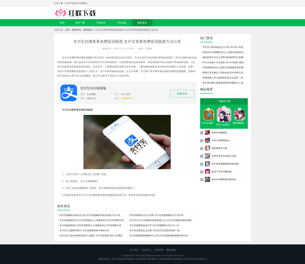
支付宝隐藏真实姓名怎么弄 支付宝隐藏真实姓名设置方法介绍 (90, 215)
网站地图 (171, 250)
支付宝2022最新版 (93, 88)
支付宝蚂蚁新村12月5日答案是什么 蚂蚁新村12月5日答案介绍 (90, 225)
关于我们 (134, 250)
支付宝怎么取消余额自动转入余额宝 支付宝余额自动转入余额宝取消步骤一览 (93, 235)
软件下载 (80, 22)
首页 (62, 22)
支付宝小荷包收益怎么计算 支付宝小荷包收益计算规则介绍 (225, 47)
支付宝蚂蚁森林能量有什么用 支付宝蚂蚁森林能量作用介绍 (158, 235)
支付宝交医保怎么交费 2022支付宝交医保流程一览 (154, 230)
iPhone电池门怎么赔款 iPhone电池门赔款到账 (225, 62)
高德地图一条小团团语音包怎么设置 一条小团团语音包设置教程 (225, 77)
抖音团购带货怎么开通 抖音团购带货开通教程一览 (225, 67)
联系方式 (146, 250)
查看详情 (182, 93)
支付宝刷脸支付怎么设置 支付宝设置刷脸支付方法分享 (156, 215)
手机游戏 (121, 22)
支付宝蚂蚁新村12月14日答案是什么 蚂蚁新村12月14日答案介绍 (92, 220)
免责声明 (158, 250)
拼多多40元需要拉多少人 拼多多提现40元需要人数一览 (225, 52)
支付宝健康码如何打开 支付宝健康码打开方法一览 (154, 225)
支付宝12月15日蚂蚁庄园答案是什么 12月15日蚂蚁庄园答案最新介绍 (163, 220)
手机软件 (101, 22)
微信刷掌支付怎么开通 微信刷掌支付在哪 (223, 57)
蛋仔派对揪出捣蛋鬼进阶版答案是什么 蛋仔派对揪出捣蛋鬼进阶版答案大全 (225, 82)
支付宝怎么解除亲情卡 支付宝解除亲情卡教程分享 (84, 230)
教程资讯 (142, 22)
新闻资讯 (88, 29)
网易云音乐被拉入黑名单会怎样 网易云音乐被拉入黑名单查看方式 (225, 72)
